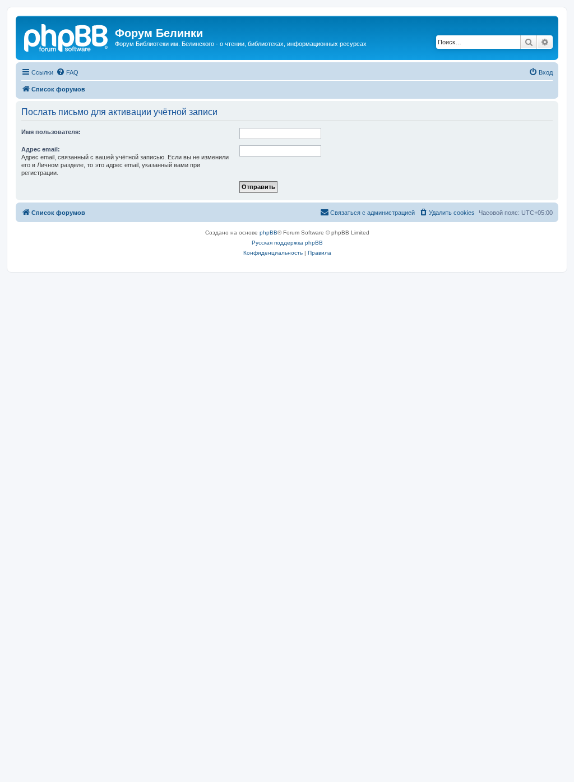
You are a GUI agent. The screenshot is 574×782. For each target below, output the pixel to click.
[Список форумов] (66, 36)
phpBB (268, 232)
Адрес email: (40, 149)
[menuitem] (67, 72)
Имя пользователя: (51, 131)
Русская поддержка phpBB (287, 243)
